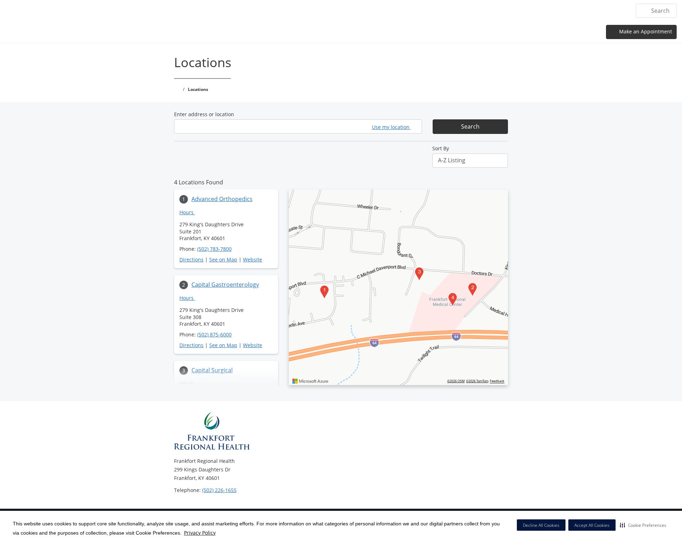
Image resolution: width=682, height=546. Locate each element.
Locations (439, 11)
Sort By (440, 148)
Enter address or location (204, 114)
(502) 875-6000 (214, 334)
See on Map (223, 259)
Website (252, 259)
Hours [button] (187, 212)
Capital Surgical (212, 370)
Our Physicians (518, 11)
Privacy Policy (200, 532)
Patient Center (567, 11)
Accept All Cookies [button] (592, 525)
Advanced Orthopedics (222, 199)
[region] (398, 287)
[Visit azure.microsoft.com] (310, 381)
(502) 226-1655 (219, 490)
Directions (191, 259)
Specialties (475, 11)
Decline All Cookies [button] (541, 525)
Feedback (497, 381)
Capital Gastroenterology (225, 284)
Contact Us (610, 11)
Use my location (391, 127)
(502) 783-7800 (214, 248)
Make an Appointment (645, 31)
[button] (643, 525)
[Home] (410, 10)
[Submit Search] (644, 10)
